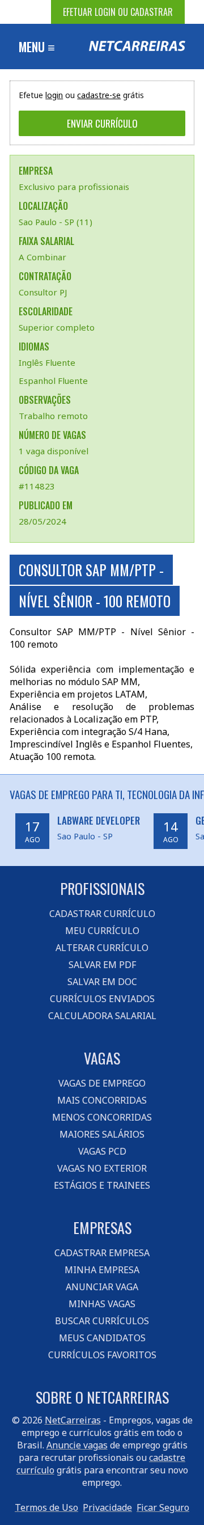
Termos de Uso (46, 1507)
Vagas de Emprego (102, 1083)
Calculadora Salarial (102, 1015)
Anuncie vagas (77, 1445)
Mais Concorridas (102, 1100)
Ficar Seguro (163, 1507)
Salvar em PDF (102, 964)
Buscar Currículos (102, 1321)
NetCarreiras (73, 1420)
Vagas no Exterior (102, 1168)
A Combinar (42, 257)
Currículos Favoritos (102, 1355)
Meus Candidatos (102, 1338)
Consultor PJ (43, 292)
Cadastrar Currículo (102, 913)
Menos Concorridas (102, 1117)
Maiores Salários (102, 1134)
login (54, 95)
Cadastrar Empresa (102, 1253)
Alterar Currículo (102, 947)
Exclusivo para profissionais (74, 186)
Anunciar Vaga (102, 1287)
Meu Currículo (102, 930)
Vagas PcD (102, 1151)
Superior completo (57, 327)
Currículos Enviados (102, 998)
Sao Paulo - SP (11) (55, 221)
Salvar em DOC (102, 981)
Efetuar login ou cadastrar (118, 12)
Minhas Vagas (102, 1304)
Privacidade (107, 1507)
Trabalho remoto (53, 415)
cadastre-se (99, 95)
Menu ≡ (37, 46)
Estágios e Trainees (102, 1185)
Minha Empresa (102, 1270)
